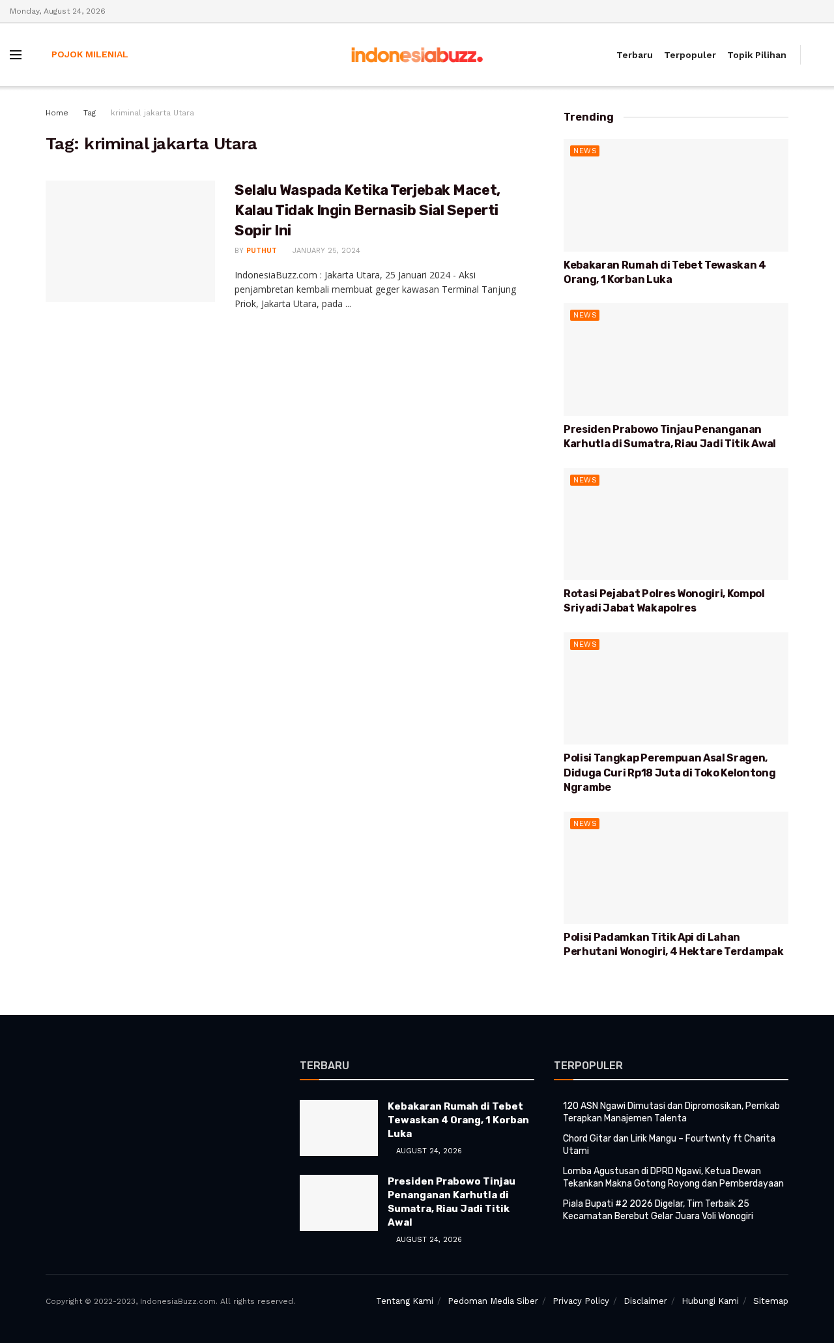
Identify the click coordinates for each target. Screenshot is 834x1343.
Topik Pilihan (756, 55)
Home (57, 112)
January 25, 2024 (325, 250)
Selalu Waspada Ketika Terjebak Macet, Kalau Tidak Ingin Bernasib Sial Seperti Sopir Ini (367, 210)
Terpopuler (690, 55)
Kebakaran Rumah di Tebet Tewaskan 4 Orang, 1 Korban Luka (458, 1120)
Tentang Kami (404, 1301)
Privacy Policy (581, 1301)
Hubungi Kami (710, 1301)
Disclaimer (645, 1301)
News (585, 151)
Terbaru (634, 55)
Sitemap (770, 1301)
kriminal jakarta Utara (152, 112)
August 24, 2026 (428, 1151)
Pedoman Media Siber (493, 1301)
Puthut (261, 250)
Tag (89, 112)
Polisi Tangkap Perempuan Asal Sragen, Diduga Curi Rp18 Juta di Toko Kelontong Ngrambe (670, 772)
